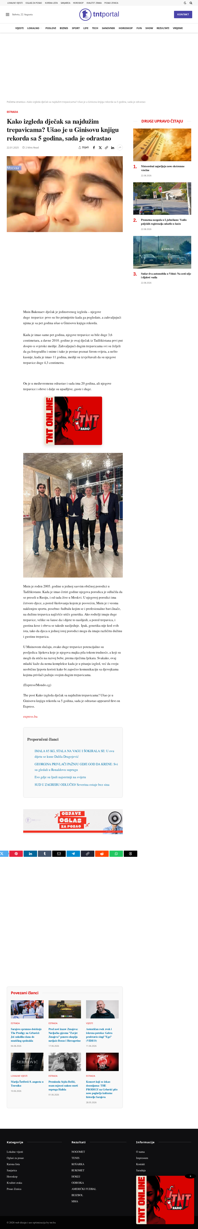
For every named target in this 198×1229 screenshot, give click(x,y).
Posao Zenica (111, 3)
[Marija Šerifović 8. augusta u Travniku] (27, 1062)
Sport (76, 28)
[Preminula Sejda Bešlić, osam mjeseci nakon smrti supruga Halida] (65, 1062)
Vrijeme (178, 28)
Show (149, 28)
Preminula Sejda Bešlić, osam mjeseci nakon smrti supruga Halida (63, 1085)
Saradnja (141, 1170)
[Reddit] (10, 304)
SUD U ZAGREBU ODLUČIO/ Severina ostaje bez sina (72, 784)
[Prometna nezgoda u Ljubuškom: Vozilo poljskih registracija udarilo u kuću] (162, 198)
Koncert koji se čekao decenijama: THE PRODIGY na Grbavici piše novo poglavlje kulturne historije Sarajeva (101, 1089)
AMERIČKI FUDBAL (84, 1189)
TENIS (75, 1158)
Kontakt (183, 14)
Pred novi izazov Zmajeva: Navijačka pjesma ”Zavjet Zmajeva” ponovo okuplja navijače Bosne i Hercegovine (65, 1034)
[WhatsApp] (10, 322)
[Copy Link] (106, 147)
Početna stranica (16, 102)
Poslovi (50, 28)
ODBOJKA (78, 1182)
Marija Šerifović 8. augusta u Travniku (27, 1083)
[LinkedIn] (10, 295)
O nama (140, 1152)
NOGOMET (78, 1152)
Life (85, 28)
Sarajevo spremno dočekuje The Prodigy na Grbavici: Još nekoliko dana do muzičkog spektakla (26, 1034)
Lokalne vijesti (15, 3)
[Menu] (7, 14)
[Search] (190, 3)
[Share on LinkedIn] (112, 147)
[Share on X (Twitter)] (100, 147)
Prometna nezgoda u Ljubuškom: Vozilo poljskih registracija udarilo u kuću (164, 221)
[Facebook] (10, 251)
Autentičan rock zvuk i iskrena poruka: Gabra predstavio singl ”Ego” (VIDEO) (99, 1034)
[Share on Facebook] (94, 147)
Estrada (12, 112)
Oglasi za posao (34, 3)
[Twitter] (10, 260)
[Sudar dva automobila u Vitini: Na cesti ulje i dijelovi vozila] (162, 252)
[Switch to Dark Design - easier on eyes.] (185, 3)
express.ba (30, 716)
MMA (75, 1201)
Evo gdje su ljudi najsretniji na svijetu (60, 777)
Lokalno (33, 28)
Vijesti (19, 28)
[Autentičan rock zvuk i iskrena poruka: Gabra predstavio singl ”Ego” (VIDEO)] (102, 1009)
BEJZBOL (77, 1195)
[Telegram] (10, 313)
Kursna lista (51, 3)
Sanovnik (108, 28)
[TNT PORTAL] (99, 14)
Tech (95, 28)
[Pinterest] (10, 269)
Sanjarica (65, 3)
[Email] (10, 277)
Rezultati (163, 28)
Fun (139, 28)
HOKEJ (76, 1176)
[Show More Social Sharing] (120, 147)
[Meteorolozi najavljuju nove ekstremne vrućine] (162, 145)
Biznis (64, 28)
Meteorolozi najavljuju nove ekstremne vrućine (162, 168)
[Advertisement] (99, 67)
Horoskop (78, 3)
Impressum (142, 1158)
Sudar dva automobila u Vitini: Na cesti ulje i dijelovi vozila (166, 275)
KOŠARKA (78, 1164)
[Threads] (10, 331)
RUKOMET (78, 1170)
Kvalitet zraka (94, 3)
